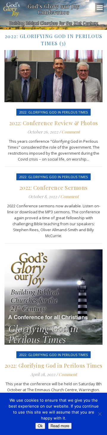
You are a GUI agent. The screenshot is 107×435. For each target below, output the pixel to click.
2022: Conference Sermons (54, 187)
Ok (40, 426)
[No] (100, 414)
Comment (71, 132)
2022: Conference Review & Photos (53, 123)
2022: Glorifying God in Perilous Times (53, 112)
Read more (60, 426)
